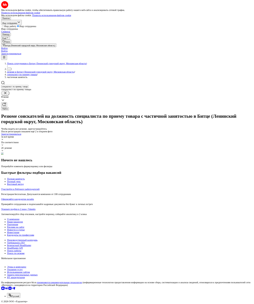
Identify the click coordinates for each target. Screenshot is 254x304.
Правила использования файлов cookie (51, 15)
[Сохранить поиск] (4, 104)
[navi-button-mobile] (4, 57)
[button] (4, 48)
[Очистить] (5, 93)
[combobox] (14, 86)
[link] (6, 41)
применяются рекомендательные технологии (59, 282)
